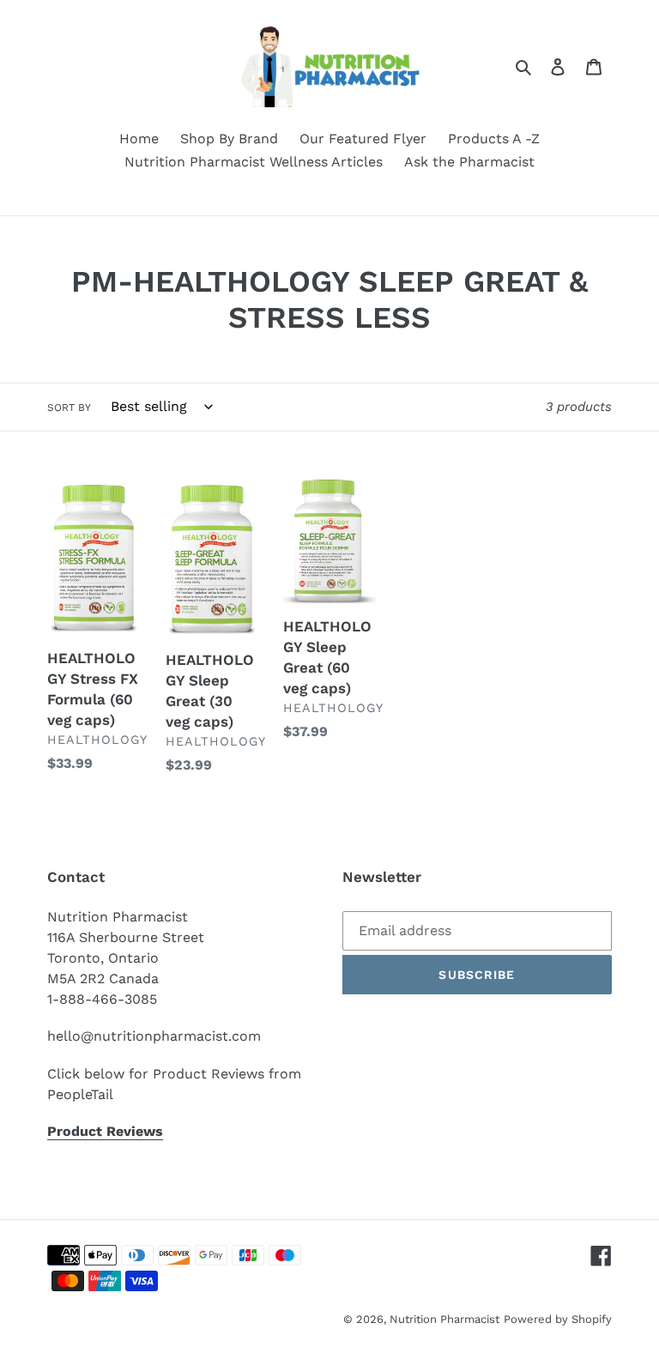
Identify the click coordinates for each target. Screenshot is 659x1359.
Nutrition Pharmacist (444, 1319)
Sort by (69, 408)
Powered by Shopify (558, 1319)
